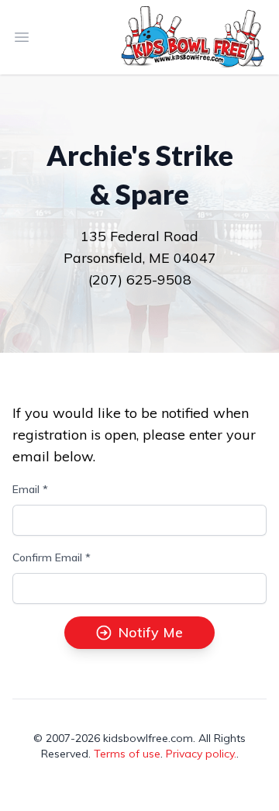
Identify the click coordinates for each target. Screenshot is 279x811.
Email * (30, 489)
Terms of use (127, 754)
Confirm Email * (51, 557)
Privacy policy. (201, 754)
